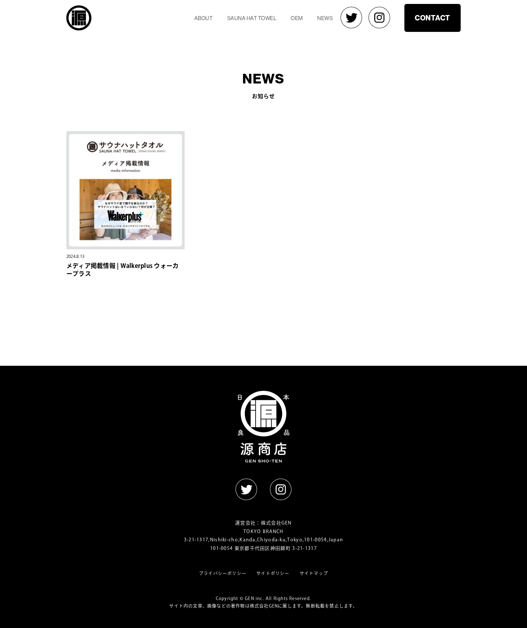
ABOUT (203, 18)
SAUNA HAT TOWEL (252, 18)
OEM (297, 18)
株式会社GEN (276, 523)
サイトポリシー (272, 573)
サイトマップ (314, 573)
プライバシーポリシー (222, 573)
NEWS (325, 18)
